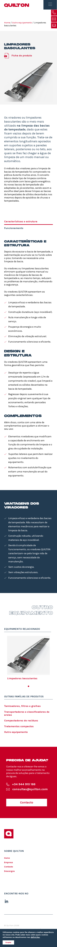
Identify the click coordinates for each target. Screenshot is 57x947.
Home (7, 22)
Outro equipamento (16, 732)
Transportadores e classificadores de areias (26, 713)
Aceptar (8, 942)
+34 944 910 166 (23, 784)
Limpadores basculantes (22, 678)
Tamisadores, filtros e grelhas (22, 706)
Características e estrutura (20, 221)
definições (35, 937)
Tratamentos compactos (19, 726)
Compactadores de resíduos (21, 720)
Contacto (26, 802)
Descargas (9, 871)
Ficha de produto (21, 55)
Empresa (8, 862)
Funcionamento (13, 228)
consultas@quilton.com (30, 789)
